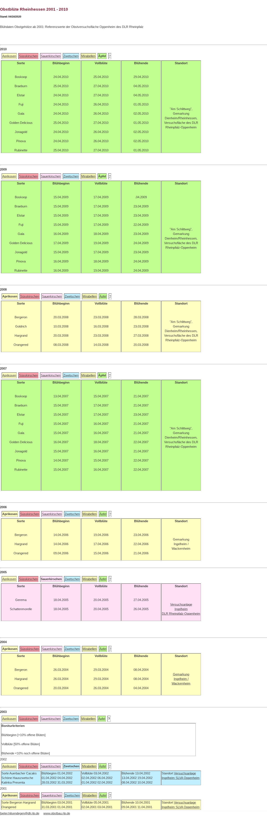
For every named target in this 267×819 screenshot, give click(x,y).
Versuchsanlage (185, 773)
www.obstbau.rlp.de (56, 813)
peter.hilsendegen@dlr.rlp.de (20, 813)
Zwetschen (70, 56)
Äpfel (102, 296)
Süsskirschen (28, 56)
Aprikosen (9, 56)
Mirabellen (88, 56)
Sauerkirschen (50, 56)
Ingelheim (169, 778)
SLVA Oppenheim (188, 778)
